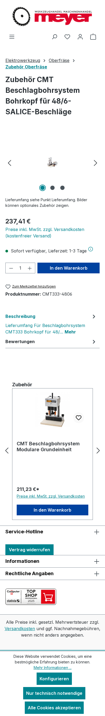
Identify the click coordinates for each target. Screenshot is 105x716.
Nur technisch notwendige (54, 693)
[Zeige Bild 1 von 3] (42, 188)
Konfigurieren (54, 678)
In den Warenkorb (69, 268)
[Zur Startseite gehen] (52, 16)
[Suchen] (54, 36)
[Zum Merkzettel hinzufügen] (78, 417)
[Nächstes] (96, 162)
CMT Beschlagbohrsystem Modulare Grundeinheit (48, 446)
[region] (52, 162)
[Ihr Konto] (80, 36)
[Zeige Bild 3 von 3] (62, 188)
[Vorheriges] (9, 162)
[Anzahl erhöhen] (30, 268)
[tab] (51, 323)
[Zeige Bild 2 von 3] (52, 188)
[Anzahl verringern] (11, 268)
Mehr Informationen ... (53, 667)
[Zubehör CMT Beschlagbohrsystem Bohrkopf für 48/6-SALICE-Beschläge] (52, 162)
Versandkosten (20, 628)
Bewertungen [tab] (20, 341)
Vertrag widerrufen (29, 549)
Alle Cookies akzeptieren (54, 707)
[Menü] (11, 36)
